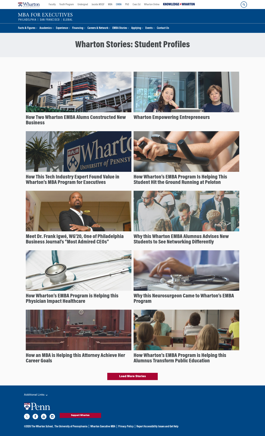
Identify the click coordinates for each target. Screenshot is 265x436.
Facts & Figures (26, 28)
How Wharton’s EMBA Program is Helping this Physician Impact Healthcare (72, 298)
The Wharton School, (42, 426)
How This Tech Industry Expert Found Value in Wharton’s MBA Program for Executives (72, 180)
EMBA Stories (119, 28)
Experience (62, 28)
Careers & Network (97, 28)
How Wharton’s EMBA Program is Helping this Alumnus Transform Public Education (180, 358)
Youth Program (66, 4)
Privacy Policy (126, 426)
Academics (45, 28)
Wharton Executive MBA (102, 426)
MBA (110, 4)
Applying (136, 28)
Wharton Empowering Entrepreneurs (172, 117)
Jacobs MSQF (98, 4)
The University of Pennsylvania (70, 426)
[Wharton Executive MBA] (45, 16)
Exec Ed (136, 4)
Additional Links (34, 394)
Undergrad (83, 4)
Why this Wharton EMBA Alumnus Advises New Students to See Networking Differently (181, 239)
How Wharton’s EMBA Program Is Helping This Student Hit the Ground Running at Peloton (180, 180)
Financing (77, 28)
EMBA (119, 4)
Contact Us (163, 28)
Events (149, 28)
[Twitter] (27, 417)
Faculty (52, 4)
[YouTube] (44, 417)
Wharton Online (152, 4)
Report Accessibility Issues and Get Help (157, 426)
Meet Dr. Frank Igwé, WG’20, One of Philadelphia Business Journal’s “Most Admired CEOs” (75, 239)
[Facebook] (35, 417)
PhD (127, 4)
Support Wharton (80, 415)
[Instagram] (52, 417)
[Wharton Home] (29, 4)
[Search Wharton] (244, 4)
